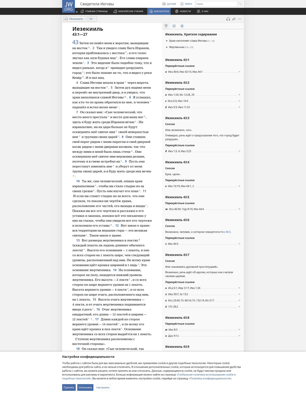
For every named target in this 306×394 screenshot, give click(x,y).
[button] (128, 11)
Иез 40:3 (225, 232)
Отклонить (85, 387)
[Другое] (240, 19)
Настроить (102, 387)
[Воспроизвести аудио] (228, 19)
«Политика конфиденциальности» (210, 378)
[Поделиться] (234, 19)
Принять (69, 387)
